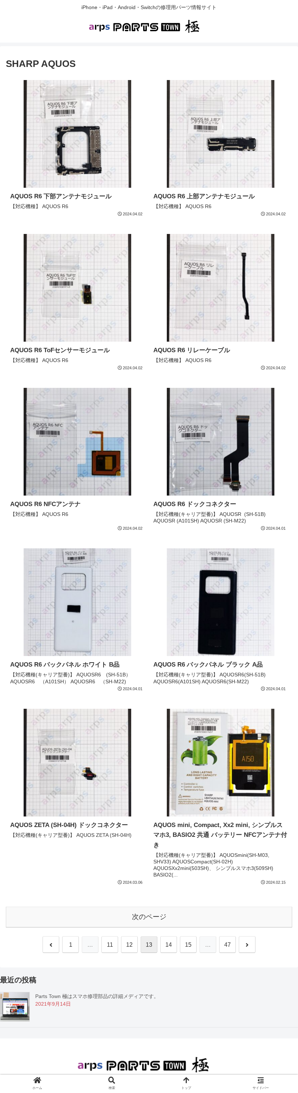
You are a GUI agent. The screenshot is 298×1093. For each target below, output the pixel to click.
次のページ (149, 917)
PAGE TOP (284, 1054)
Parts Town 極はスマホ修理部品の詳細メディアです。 (97, 996)
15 (188, 945)
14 (168, 945)
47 (227, 945)
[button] (275, 776)
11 (110, 945)
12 (129, 945)
